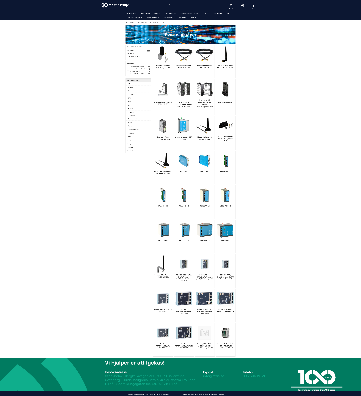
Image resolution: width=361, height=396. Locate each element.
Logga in (242, 5)
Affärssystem (187, 394)
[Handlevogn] (254, 6)
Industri (157, 13)
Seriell (130, 122)
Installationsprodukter (189, 13)
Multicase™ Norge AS (217, 394)
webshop (198, 394)
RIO (129, 105)
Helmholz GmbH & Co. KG (137, 69)
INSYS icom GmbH (135, 71)
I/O (129, 91)
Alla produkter (131, 13)
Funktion (130, 147)
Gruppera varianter (136, 47)
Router (164, 22)
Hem (132, 22)
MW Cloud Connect (135, 17)
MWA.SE (193, 17)
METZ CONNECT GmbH (137, 74)
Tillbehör (131, 133)
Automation (145, 13)
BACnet (131, 112)
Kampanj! (182, 17)
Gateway (131, 87)
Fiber (129, 140)
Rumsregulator (133, 119)
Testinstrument (133, 129)
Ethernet (131, 84)
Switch (130, 126)
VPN (129, 137)
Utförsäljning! (169, 17)
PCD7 (130, 102)
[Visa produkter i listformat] (148, 50)
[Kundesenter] (230, 5)
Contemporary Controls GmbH (138, 66)
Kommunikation (170, 13)
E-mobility (218, 13)
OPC (129, 98)
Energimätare (131, 144)
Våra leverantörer (153, 17)
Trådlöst (130, 151)
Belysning (206, 13)
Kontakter (131, 94)
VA (228, 13)
